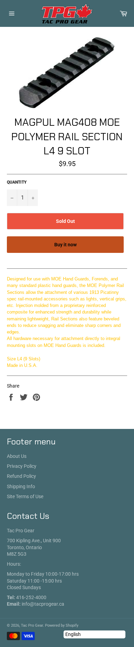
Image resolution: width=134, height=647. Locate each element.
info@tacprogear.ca (43, 604)
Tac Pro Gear (32, 625)
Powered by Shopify (61, 625)
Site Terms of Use (25, 496)
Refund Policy (21, 476)
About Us (16, 456)
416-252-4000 (31, 597)
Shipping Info (21, 486)
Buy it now (65, 244)
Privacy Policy (21, 466)
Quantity (16, 182)
